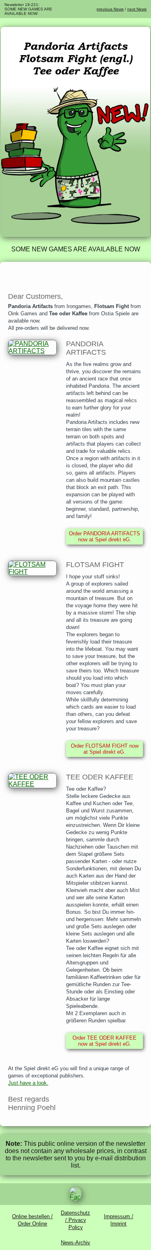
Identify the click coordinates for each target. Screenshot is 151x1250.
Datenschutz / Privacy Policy (75, 1220)
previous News (110, 9)
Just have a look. (28, 1083)
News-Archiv (75, 1243)
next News (137, 9)
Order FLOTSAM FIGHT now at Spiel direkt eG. (105, 749)
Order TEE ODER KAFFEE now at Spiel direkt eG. (104, 1041)
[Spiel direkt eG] (75, 234)
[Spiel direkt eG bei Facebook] (75, 1194)
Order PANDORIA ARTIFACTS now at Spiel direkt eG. (104, 536)
